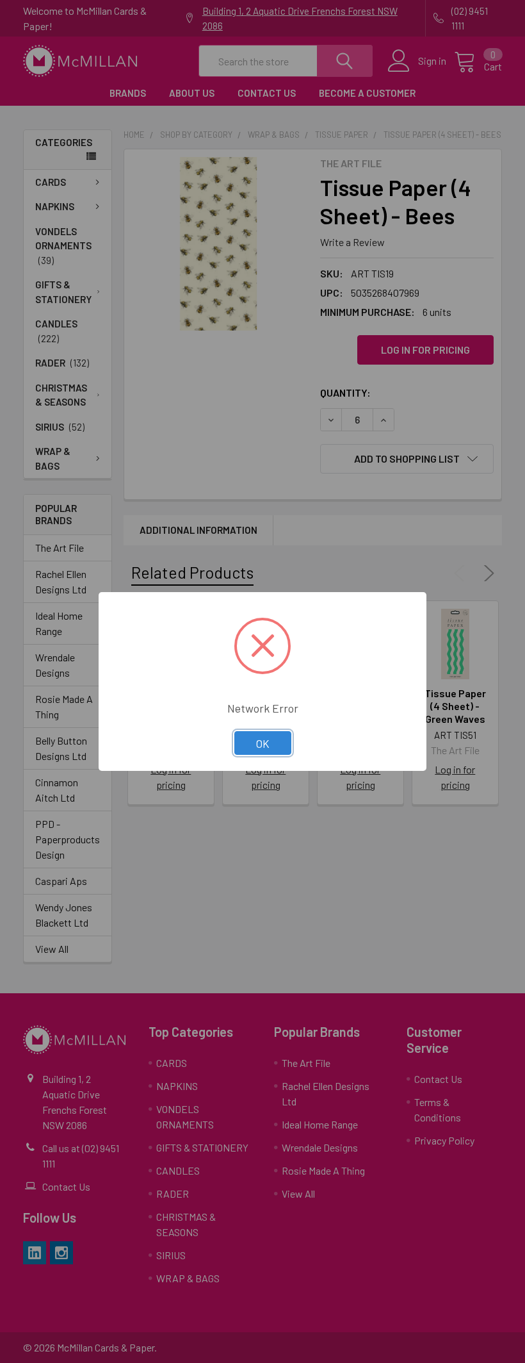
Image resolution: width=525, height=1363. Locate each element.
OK (263, 743)
